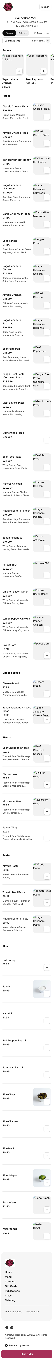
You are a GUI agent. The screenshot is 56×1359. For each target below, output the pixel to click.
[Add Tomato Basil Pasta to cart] (46, 902)
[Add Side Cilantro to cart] (46, 1128)
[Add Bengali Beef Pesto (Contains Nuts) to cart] (46, 386)
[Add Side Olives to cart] (46, 1101)
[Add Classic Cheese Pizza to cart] (46, 116)
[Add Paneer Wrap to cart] (46, 838)
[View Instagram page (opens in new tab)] (12, 1328)
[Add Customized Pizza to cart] (46, 440)
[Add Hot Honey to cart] (46, 967)
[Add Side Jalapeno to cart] (46, 1182)
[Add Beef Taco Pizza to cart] (46, 467)
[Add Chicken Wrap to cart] (46, 784)
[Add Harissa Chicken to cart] (46, 494)
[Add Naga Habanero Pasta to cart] (46, 929)
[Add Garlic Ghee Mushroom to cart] (46, 224)
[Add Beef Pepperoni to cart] (43, 71)
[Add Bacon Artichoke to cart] (46, 548)
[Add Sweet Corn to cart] (46, 655)
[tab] (9, 33)
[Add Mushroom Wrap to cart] (46, 811)
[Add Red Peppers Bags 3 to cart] (46, 1047)
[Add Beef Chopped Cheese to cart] (46, 758)
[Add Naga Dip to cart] (46, 1020)
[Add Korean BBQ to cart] (46, 575)
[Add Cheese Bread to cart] (46, 693)
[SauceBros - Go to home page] (8, 6)
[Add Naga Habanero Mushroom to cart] (46, 197)
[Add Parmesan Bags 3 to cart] (46, 1074)
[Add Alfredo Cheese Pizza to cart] (46, 143)
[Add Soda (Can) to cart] (46, 1209)
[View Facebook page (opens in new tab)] (7, 1328)
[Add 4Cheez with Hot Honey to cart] (46, 170)
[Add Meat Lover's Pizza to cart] (46, 413)
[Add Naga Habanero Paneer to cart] (46, 521)
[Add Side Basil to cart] (46, 1155)
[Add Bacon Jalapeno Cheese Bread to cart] (46, 719)
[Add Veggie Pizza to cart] (46, 251)
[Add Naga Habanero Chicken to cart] (19, 71)
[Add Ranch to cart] (46, 993)
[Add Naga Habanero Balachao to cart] (46, 332)
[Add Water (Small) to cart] (46, 1236)
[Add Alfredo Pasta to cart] (46, 876)
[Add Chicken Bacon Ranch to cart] (46, 602)
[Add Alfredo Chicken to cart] (46, 305)
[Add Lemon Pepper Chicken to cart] (46, 629)
